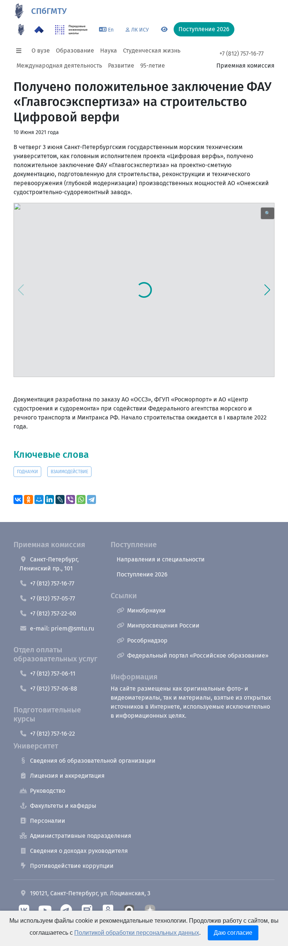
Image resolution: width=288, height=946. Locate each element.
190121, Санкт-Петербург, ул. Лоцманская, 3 (90, 893)
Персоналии (47, 820)
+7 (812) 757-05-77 (52, 598)
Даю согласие (233, 932)
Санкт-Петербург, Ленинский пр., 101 (49, 564)
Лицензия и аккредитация (67, 775)
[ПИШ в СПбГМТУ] (71, 29)
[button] (21, 50)
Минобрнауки (146, 610)
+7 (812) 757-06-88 (53, 688)
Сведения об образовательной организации (93, 760)
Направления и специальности (161, 559)
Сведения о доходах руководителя (79, 850)
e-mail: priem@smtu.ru (62, 628)
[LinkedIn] (49, 499)
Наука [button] (108, 50)
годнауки (27, 471)
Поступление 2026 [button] (204, 29)
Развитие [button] (121, 65)
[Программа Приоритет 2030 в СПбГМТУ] (39, 29)
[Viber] (70, 499)
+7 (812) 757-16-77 (241, 53)
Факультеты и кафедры (63, 805)
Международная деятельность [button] (59, 65)
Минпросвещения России (163, 625)
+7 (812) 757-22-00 (53, 613)
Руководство (47, 790)
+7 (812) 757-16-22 (52, 733)
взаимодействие (69, 471)
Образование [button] (75, 50)
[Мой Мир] (39, 499)
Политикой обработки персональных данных (136, 932)
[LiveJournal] (60, 499)
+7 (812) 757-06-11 (52, 673)
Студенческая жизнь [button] (151, 50)
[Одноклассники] (28, 499)
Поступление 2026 (142, 574)
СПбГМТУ (49, 11)
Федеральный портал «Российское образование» (197, 655)
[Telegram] (91, 499)
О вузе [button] (41, 50)
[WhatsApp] (81, 499)
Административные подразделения (80, 835)
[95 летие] (21, 29)
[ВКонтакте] (18, 499)
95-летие (152, 65)
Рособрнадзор (147, 640)
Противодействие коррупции (72, 865)
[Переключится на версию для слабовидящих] (164, 29)
